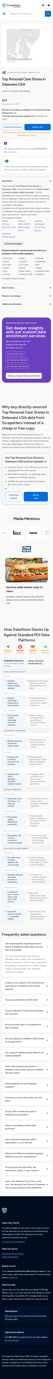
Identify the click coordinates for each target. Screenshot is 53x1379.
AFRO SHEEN (24, 224)
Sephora (38, 221)
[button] (4, 14)
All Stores (14, 91)
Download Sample (12, 127)
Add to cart (37, 127)
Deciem (21, 221)
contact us (13, 1277)
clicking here (13, 1340)
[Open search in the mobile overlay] (29, 14)
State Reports (24, 91)
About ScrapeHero (10, 1257)
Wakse (5, 221)
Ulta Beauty (39, 224)
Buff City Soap (9, 227)
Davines (5, 224)
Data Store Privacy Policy (13, 1254)
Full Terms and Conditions (13, 1241)
